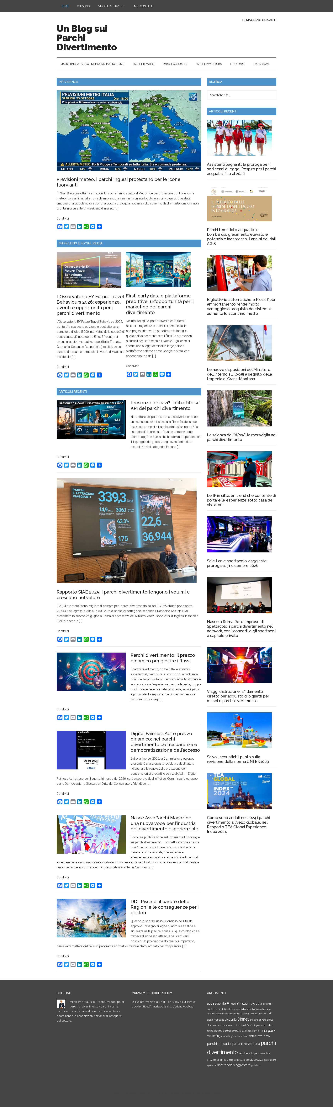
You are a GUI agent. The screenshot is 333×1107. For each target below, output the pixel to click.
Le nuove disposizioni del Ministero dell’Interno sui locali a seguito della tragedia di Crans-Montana (239, 374)
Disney (243, 1019)
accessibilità (216, 1003)
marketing (213, 1036)
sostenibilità (270, 1060)
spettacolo (211, 1065)
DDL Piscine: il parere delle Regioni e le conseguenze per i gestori (165, 907)
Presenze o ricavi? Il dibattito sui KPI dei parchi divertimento (166, 405)
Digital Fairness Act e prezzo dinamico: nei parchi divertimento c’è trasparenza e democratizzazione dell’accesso (165, 742)
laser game (252, 1030)
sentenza (238, 1060)
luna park (267, 1030)
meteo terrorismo (259, 1036)
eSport (243, 1025)
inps (242, 1031)
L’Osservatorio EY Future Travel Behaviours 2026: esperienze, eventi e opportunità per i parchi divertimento (90, 305)
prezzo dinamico (217, 1059)
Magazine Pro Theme (151, 1093)
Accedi (216, 1093)
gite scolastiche (214, 1031)
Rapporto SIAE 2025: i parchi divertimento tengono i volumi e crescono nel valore (123, 594)
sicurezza (256, 1059)
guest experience (231, 1031)
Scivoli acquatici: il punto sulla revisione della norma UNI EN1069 (238, 759)
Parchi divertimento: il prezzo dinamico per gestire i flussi (163, 658)
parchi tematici (246, 1053)
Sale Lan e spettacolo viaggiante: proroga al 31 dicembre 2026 (237, 563)
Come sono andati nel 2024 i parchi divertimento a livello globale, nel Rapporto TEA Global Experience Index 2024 (238, 824)
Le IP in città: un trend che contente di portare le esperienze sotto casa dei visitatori (241, 500)
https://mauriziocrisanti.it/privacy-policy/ (167, 1006)
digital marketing (215, 1019)
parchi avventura (246, 1043)
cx (265, 1013)
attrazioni (243, 1003)
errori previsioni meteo (228, 1025)
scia (231, 1060)
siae (246, 1059)
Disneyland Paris (258, 1020)
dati (269, 1013)
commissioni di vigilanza (228, 1013)
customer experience (252, 1013)
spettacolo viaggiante (232, 1065)
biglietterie (267, 1004)
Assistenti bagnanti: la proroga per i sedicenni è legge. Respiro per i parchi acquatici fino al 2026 (241, 169)
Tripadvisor (254, 1065)
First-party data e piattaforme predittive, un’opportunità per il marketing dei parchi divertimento (160, 304)
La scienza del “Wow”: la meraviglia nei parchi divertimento (241, 437)
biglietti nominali (215, 1009)
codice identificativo (250, 1009)
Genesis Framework (181, 1093)
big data (256, 1003)
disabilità (231, 1019)
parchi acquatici (219, 1044)
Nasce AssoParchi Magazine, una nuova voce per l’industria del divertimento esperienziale (164, 823)
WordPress (203, 1093)
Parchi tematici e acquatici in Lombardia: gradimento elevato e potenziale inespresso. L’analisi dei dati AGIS (241, 236)
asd (233, 1003)
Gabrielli (251, 1025)
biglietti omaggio (232, 1009)
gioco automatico (264, 1025)
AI (228, 1003)
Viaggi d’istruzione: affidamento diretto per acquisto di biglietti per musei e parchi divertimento (238, 696)
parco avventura (262, 1053)
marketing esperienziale (234, 1036)
